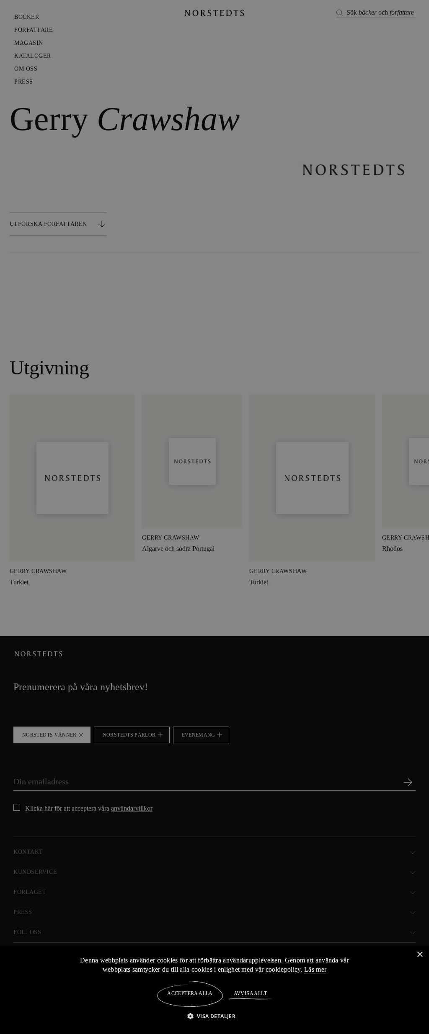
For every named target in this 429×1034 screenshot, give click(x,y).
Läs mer (316, 969)
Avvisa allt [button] (250, 993)
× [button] (419, 954)
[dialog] (214, 517)
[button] (215, 1016)
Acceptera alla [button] (190, 993)
